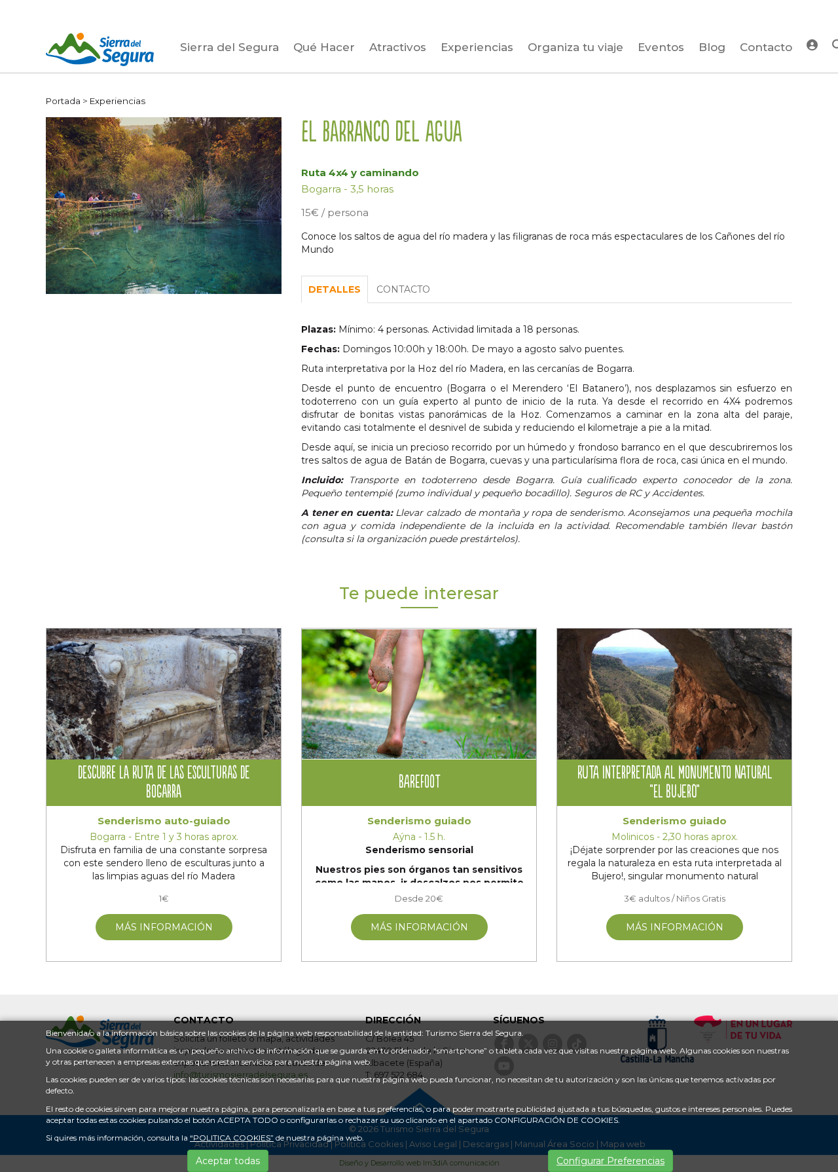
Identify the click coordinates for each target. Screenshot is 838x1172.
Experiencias (477, 47)
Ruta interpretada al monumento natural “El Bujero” (674, 782)
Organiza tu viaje (575, 47)
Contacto (766, 47)
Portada (63, 101)
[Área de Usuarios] (812, 44)
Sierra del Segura (229, 47)
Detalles (334, 289)
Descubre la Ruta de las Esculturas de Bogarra (163, 782)
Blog (712, 47)
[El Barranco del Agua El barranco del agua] (164, 205)
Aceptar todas (228, 1161)
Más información (164, 927)
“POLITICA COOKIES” (232, 1138)
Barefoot (419, 782)
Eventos (661, 47)
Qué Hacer (324, 47)
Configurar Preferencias (610, 1161)
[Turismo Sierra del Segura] (100, 52)
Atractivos (397, 47)
